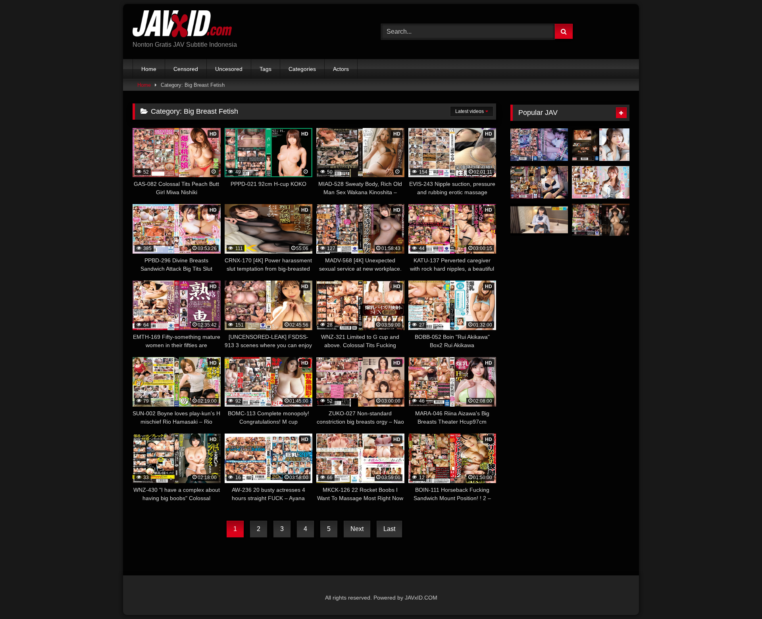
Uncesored (228, 69)
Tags (265, 69)
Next (357, 528)
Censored (185, 69)
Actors (341, 69)
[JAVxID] (182, 25)
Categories (302, 69)
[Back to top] (737, 595)
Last (389, 528)
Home (148, 69)
